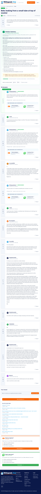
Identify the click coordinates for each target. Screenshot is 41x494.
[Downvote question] (3, 24)
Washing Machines (9, 6)
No (18, 82)
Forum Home (3, 6)
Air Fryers (26, 474)
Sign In (17, 478)
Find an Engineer (20, 448)
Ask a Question (30, 2)
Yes (15, 82)
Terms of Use (35, 474)
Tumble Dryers (27, 479)
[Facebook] (2, 486)
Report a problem (24, 82)
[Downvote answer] (3, 103)
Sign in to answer (35, 393)
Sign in (38, 2)
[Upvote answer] (3, 99)
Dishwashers (26, 481)
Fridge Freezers (27, 485)
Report (37, 110)
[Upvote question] (3, 20)
